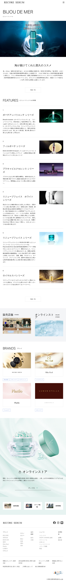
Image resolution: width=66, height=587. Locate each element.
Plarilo (5, 546)
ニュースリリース (44, 544)
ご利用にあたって (27, 566)
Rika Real (6, 544)
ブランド (5, 532)
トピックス (42, 535)
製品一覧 (33, 90)
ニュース (42, 532)
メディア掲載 (43, 546)
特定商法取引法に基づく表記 (11, 566)
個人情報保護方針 (40, 566)
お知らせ (42, 542)
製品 (40, 548)
